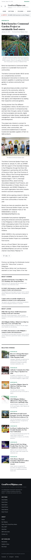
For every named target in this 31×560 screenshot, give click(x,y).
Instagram (11, 556)
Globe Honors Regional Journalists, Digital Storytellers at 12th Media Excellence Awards (19, 461)
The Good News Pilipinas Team (20, 32)
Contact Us (4, 534)
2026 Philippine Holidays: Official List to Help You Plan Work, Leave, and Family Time (15, 322)
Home (4, 11)
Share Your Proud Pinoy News (9, 524)
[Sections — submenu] (15, 11)
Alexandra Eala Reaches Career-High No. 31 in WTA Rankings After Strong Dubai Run (14, 280)
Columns (20, 11)
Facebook (4, 556)
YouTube (17, 556)
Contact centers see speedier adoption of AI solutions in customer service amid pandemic (13, 299)
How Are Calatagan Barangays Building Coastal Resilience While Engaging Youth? (19, 355)
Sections (11, 11)
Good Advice (5, 509)
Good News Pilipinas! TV (15, 251)
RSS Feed (4, 546)
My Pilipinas (5, 522)
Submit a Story (5, 544)
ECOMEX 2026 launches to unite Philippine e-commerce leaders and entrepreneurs (14, 289)
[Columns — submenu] (25, 11)
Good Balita (5, 20)
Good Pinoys (5, 507)
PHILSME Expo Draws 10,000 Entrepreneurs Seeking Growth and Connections (14, 312)
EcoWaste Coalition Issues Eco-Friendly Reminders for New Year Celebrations (19, 430)
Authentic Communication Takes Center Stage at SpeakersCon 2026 (19, 371)
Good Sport (4, 504)
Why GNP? (4, 526)
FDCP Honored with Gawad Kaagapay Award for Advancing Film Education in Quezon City (19, 415)
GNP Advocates (6, 531)
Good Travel (5, 512)
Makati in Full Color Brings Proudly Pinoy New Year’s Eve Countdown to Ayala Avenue (19, 446)
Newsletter (26, 1)
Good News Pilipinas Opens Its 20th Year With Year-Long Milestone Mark (19, 386)
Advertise (4, 529)
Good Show (4, 502)
